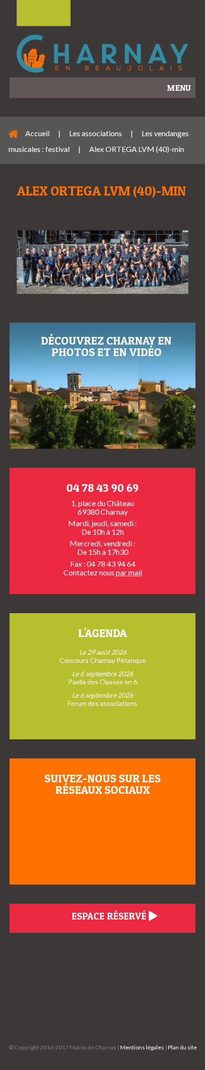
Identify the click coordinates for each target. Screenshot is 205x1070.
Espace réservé (110, 916)
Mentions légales (142, 1047)
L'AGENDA (102, 633)
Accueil (37, 133)
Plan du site (182, 1047)
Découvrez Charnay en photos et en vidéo (106, 346)
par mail (128, 572)
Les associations (95, 133)
